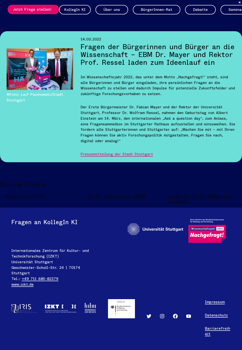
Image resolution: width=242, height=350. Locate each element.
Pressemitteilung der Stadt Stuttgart (117, 154)
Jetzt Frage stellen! (32, 9)
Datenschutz (216, 315)
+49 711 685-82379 (40, 278)
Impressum (215, 302)
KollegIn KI (75, 9)
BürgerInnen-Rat (156, 9)
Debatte (200, 9)
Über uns (112, 9)
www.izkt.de (22, 284)
